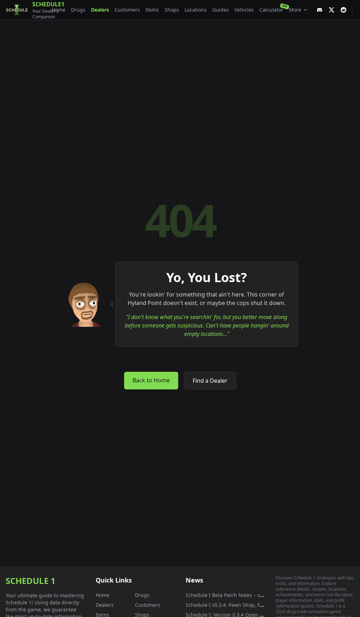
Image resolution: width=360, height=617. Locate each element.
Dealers (100, 9)
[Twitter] (331, 9)
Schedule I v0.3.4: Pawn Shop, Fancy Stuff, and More (247, 605)
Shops (172, 9)
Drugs (78, 9)
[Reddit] (343, 9)
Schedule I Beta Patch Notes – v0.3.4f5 (231, 595)
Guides (220, 9)
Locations (196, 9)
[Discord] (319, 9)
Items (152, 9)
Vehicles (244, 9)
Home (58, 9)
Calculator (271, 9)
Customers (127, 9)
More (295, 9)
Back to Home (151, 380)
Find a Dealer (210, 380)
